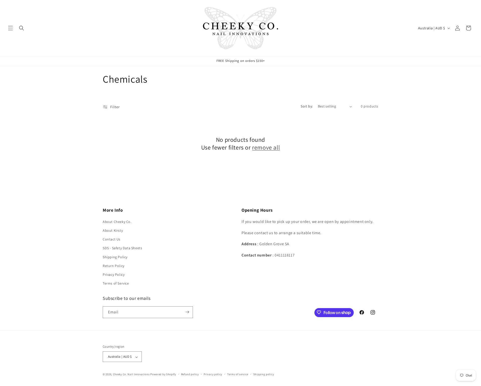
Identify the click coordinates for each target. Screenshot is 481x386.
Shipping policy (263, 374)
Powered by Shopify (163, 374)
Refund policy (190, 374)
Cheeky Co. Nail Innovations (131, 374)
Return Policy (114, 265)
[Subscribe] (187, 312)
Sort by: (307, 106)
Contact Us (112, 239)
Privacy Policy (114, 274)
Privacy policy (213, 374)
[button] (10, 28)
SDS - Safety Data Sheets (122, 248)
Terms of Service (116, 283)
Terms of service (237, 374)
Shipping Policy (115, 256)
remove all (266, 147)
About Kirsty (113, 230)
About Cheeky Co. (117, 221)
